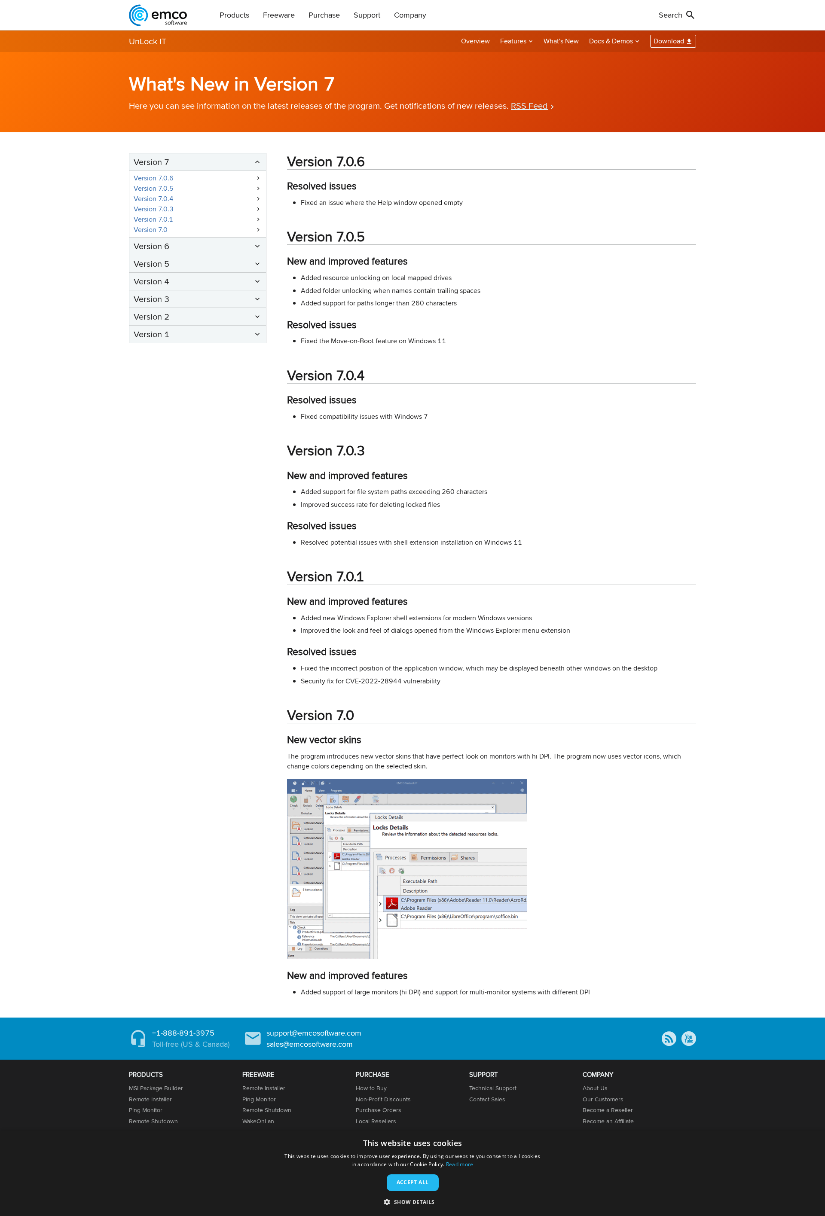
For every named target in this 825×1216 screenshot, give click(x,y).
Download (669, 41)
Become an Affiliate (608, 1121)
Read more (460, 1164)
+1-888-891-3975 (183, 1033)
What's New (561, 41)
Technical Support (492, 1088)
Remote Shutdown (153, 1121)
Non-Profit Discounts (383, 1099)
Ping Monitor (145, 1110)
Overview (475, 41)
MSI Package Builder (156, 1088)
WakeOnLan (258, 1121)
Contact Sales (487, 1099)
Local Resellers (376, 1121)
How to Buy (371, 1088)
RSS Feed (529, 105)
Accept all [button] (413, 1182)
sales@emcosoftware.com (309, 1044)
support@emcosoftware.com (313, 1033)
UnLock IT (147, 41)
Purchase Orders (378, 1110)
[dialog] (412, 1173)
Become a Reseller (608, 1110)
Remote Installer (150, 1099)
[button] (412, 1202)
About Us (595, 1088)
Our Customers (603, 1099)
